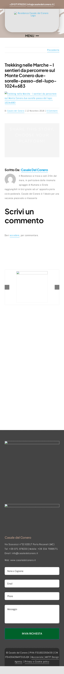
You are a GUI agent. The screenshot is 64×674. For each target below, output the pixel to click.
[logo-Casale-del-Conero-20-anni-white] (32, 505)
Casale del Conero (15, 110)
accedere (15, 235)
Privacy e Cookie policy (37, 661)
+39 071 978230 (17, 4)
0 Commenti (52, 110)
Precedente (53, 49)
